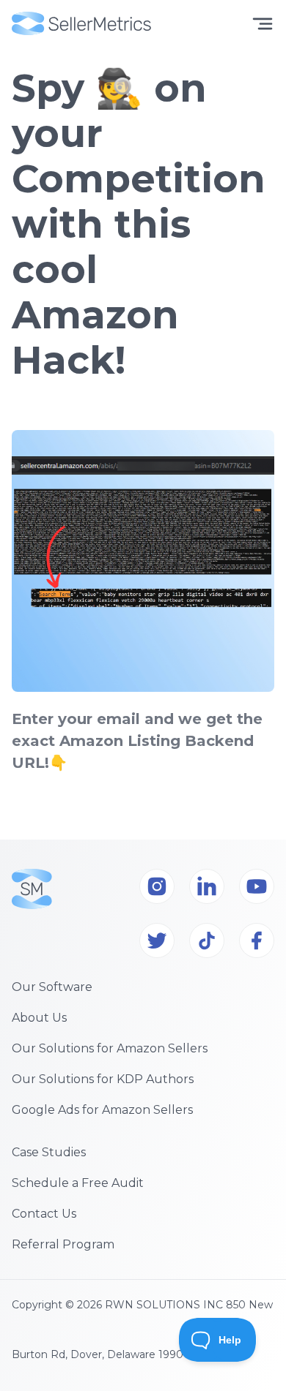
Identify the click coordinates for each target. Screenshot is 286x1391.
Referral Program (63, 1244)
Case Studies (49, 1152)
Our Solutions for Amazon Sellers (110, 1048)
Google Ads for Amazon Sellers (102, 1110)
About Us (39, 1018)
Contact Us (44, 1214)
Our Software (52, 987)
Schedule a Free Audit (78, 1183)
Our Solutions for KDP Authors (103, 1079)
